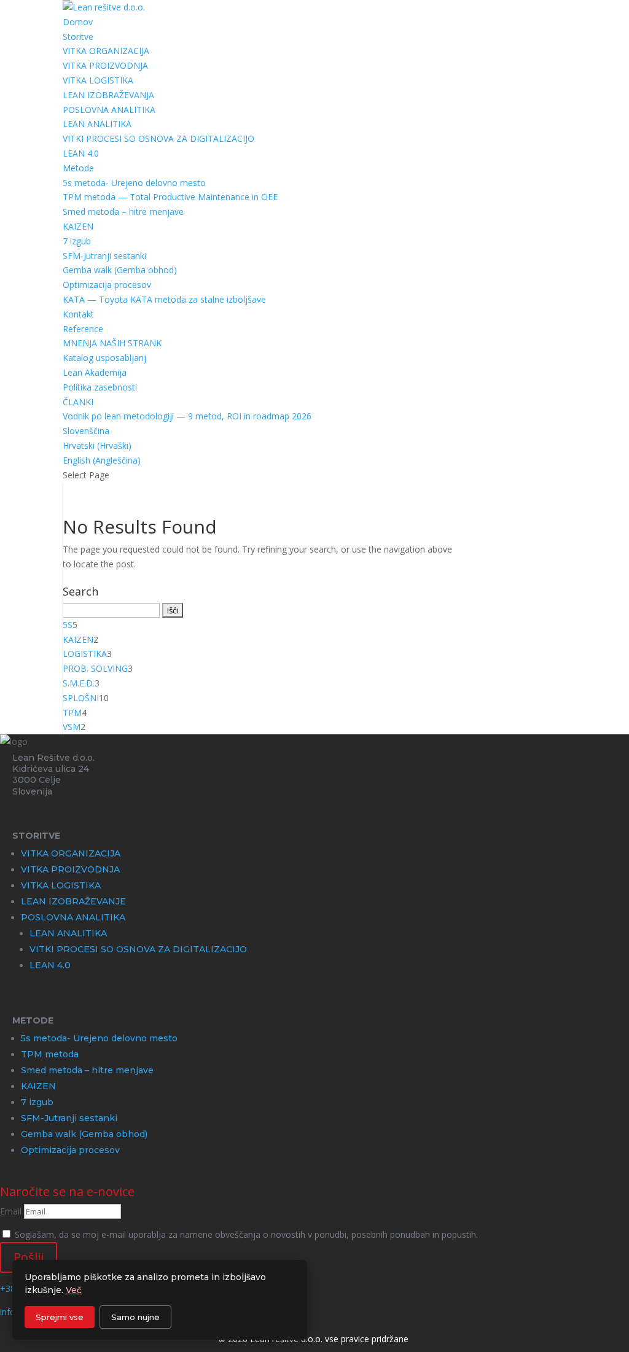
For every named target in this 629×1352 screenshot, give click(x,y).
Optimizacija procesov (107, 284)
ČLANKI (78, 402)
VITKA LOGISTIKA (98, 80)
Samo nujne (135, 1317)
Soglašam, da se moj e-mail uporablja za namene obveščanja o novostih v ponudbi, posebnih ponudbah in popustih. (246, 1234)
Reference (83, 329)
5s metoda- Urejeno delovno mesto (134, 182)
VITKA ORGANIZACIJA (106, 50)
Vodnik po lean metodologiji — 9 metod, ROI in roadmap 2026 (187, 416)
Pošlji (29, 1257)
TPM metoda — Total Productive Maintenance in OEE (170, 197)
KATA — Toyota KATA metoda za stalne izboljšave (164, 299)
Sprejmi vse (60, 1317)
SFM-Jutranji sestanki (104, 256)
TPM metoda (50, 1054)
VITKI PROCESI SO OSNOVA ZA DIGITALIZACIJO (158, 138)
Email (10, 1211)
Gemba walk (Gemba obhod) (120, 270)
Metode (78, 168)
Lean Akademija (95, 372)
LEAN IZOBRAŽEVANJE (73, 901)
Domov (78, 22)
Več (74, 1290)
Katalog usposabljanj (104, 357)
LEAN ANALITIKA (97, 124)
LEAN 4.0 (81, 153)
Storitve (78, 36)
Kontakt (78, 314)
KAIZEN (78, 226)
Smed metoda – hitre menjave (123, 211)
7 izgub (77, 241)
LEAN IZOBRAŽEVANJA (108, 95)
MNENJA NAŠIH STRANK (112, 343)
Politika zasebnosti (100, 387)
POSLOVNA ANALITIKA (109, 109)
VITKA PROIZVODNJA (105, 65)
